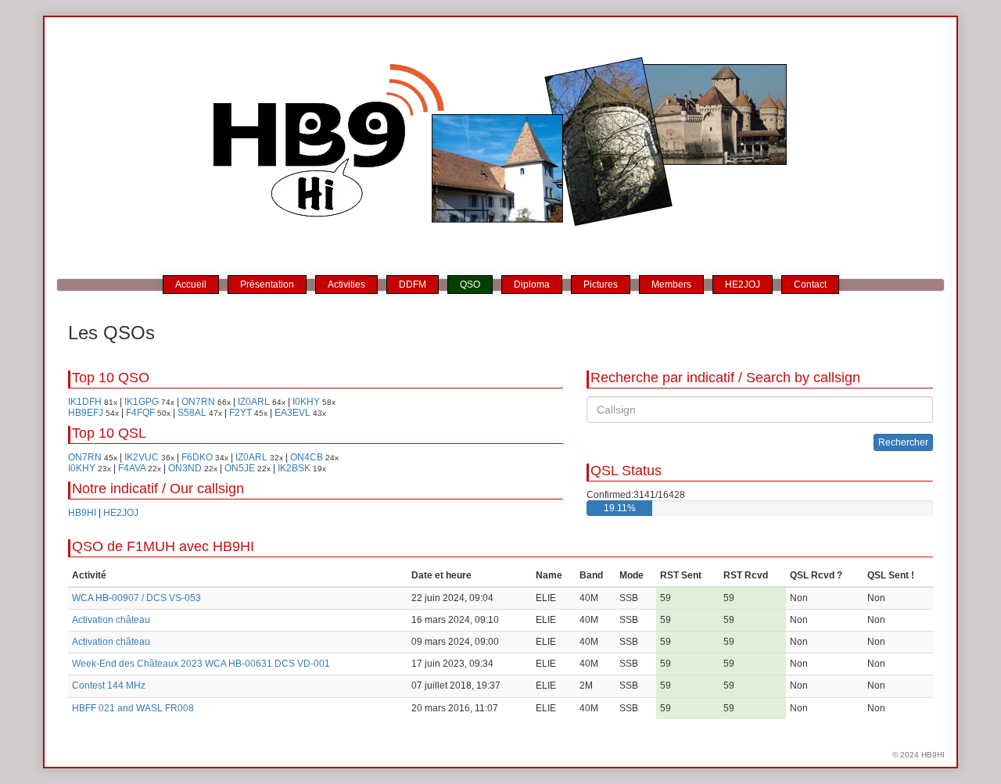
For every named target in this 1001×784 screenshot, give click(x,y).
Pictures (600, 284)
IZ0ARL (254, 401)
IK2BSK (294, 468)
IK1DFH (85, 401)
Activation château (111, 619)
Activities (346, 284)
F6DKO (197, 457)
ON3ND (185, 468)
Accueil (190, 284)
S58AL (192, 412)
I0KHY (306, 401)
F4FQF (140, 412)
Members (671, 284)
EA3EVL (292, 412)
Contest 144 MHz (108, 685)
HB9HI (82, 512)
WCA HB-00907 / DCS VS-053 (136, 597)
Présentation (267, 284)
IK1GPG (141, 401)
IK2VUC (141, 457)
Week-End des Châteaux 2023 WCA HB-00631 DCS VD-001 (201, 663)
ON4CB (306, 457)
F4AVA (131, 468)
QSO (470, 284)
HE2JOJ (742, 284)
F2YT (240, 412)
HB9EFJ (85, 412)
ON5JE (239, 468)
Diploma (532, 284)
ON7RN (198, 401)
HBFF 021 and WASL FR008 (133, 708)
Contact (810, 284)
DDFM (412, 284)
